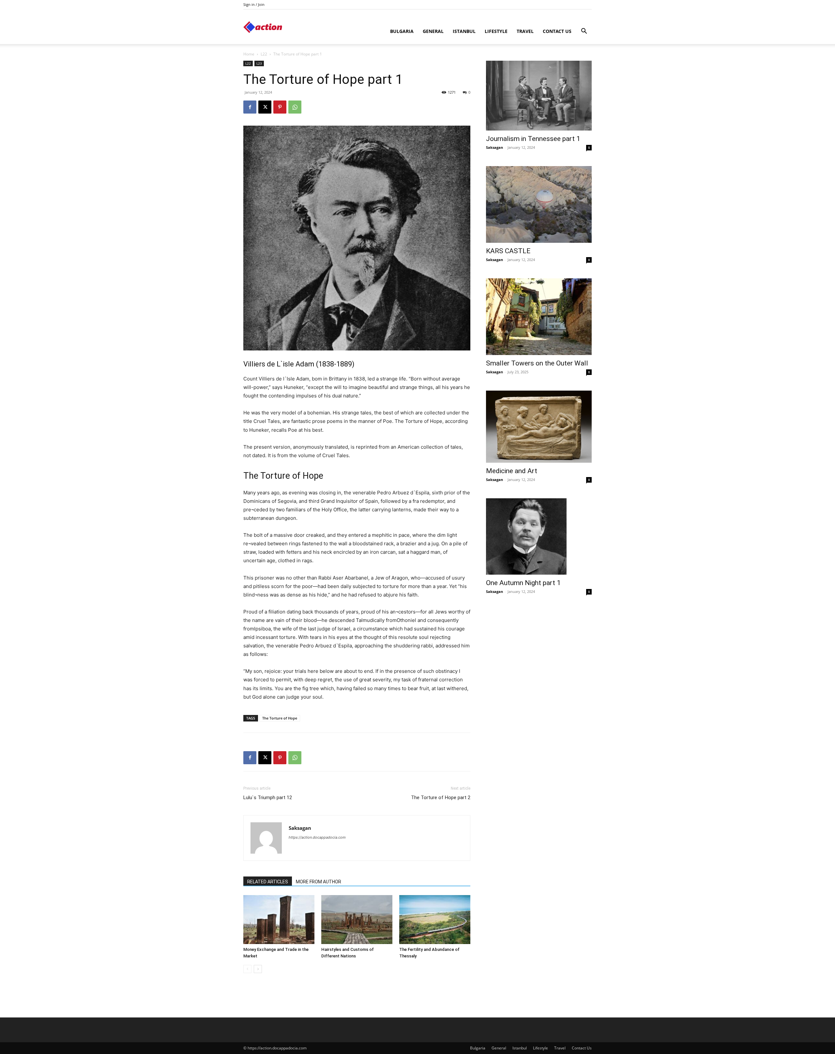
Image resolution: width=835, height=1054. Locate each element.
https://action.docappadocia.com (317, 837)
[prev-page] (247, 969)
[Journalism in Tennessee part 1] (539, 96)
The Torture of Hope (279, 718)
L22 (264, 54)
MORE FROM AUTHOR (318, 881)
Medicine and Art (511, 471)
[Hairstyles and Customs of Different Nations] (356, 919)
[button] (584, 32)
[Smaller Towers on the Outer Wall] (539, 316)
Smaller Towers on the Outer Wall (537, 363)
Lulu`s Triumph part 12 (267, 797)
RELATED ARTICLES (267, 881)
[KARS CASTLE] (539, 204)
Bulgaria (402, 31)
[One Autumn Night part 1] (539, 536)
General (433, 31)
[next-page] (258, 969)
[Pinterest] (279, 107)
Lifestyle (496, 31)
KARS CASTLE (508, 251)
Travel (525, 31)
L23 (259, 63)
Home (248, 54)
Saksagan (300, 828)
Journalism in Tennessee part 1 (533, 139)
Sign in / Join (254, 4)
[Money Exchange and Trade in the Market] (278, 919)
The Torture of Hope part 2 (440, 797)
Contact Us (557, 31)
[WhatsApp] (294, 107)
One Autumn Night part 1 (523, 583)
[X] (264, 107)
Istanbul (464, 31)
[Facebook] (249, 107)
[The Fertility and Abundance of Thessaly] (434, 919)
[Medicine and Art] (539, 426)
